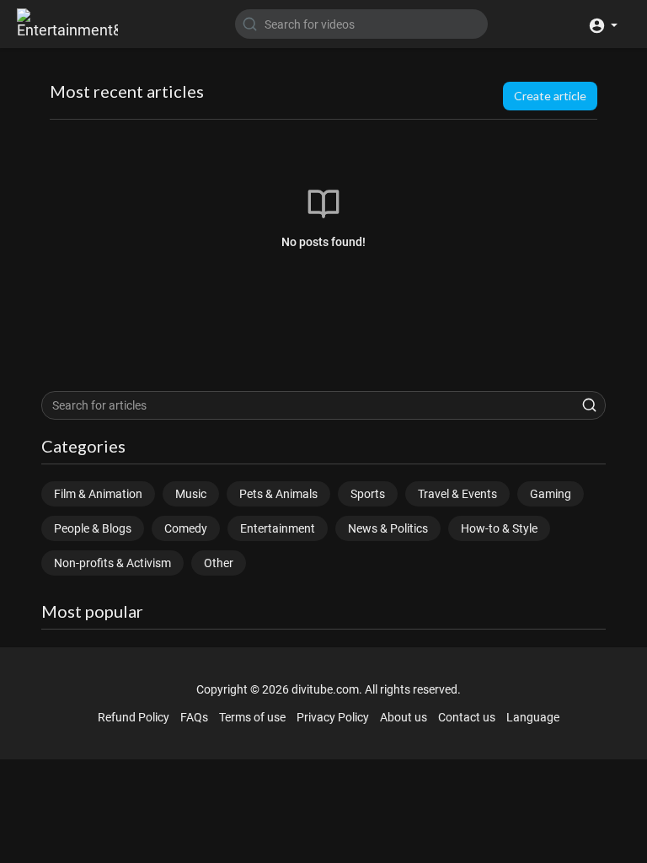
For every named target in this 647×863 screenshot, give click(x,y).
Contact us (466, 717)
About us (403, 717)
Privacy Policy (333, 717)
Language (532, 717)
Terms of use (252, 717)
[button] (602, 24)
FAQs (194, 717)
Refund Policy (133, 717)
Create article (550, 95)
